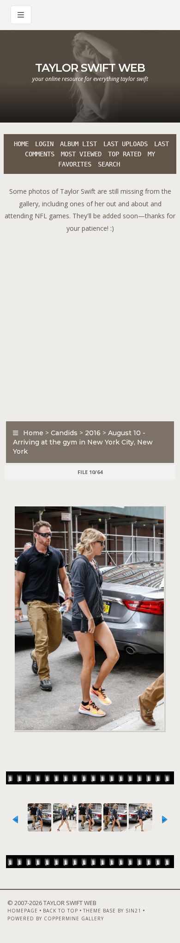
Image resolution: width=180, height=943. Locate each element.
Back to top (60, 910)
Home (21, 144)
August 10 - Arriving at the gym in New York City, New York (83, 442)
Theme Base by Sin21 (112, 910)
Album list (78, 144)
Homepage (22, 910)
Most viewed (81, 154)
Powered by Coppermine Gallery (55, 918)
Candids (64, 433)
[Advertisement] (90, 324)
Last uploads (125, 144)
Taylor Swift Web (90, 67)
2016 (93, 433)
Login (44, 144)
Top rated (124, 154)
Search (109, 164)
